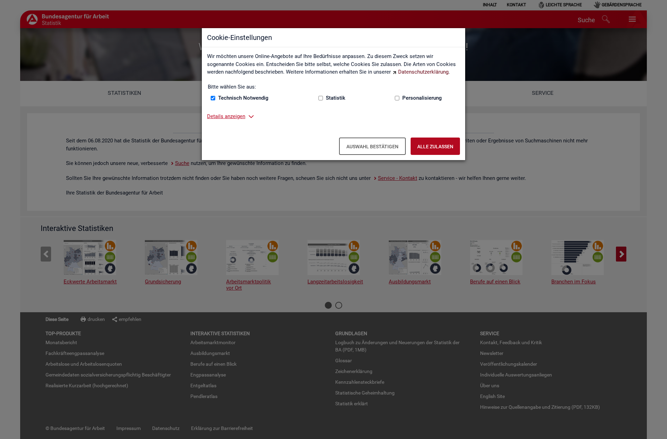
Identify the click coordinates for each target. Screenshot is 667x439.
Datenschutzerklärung (423, 72)
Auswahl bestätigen (372, 146)
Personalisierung (422, 98)
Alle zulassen (435, 146)
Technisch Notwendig (243, 98)
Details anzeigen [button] (226, 116)
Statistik (335, 98)
